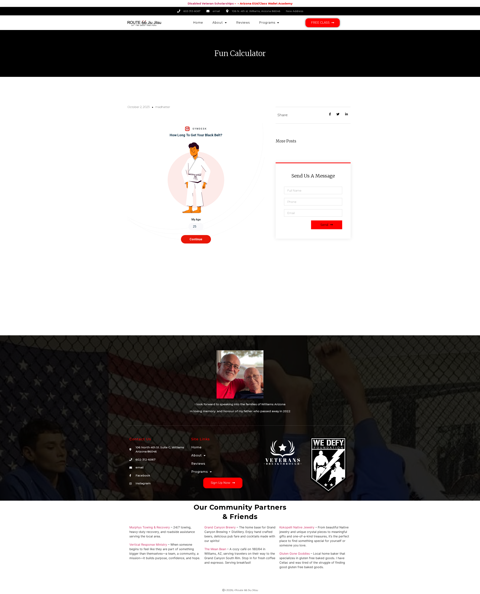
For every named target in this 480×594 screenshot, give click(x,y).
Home (198, 22)
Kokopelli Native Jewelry (296, 527)
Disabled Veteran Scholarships (211, 3)
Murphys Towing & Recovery (149, 527)
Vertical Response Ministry (148, 544)
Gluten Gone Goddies (294, 553)
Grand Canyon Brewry (220, 527)
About (217, 22)
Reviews (243, 22)
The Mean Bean (215, 549)
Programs (267, 22)
